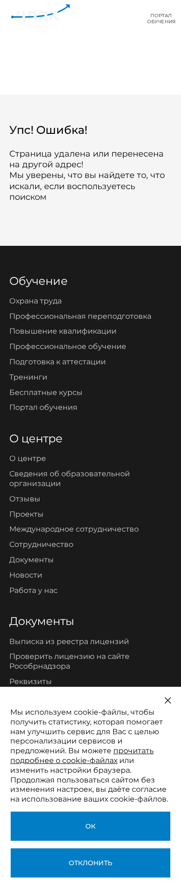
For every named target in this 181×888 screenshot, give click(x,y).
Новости (25, 575)
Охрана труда (35, 300)
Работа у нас (33, 590)
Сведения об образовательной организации (69, 478)
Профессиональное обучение (67, 346)
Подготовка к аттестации (57, 361)
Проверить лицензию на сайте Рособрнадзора (69, 661)
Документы (31, 559)
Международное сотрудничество (74, 529)
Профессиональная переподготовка (80, 316)
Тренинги (28, 377)
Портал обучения (43, 407)
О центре (27, 458)
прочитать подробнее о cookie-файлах (82, 755)
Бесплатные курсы (46, 392)
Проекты (26, 514)
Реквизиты (30, 681)
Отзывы (24, 498)
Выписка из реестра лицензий (69, 641)
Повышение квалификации (62, 331)
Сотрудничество (41, 544)
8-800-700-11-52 (104, 18)
